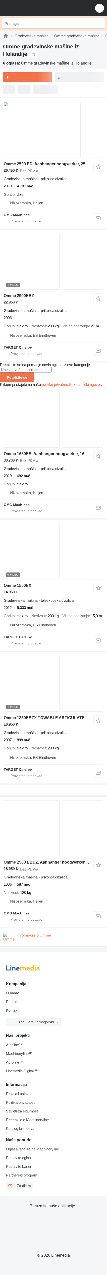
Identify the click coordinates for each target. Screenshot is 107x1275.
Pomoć (12, 1002)
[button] (99, 8)
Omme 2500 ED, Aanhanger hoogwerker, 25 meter (50, 164)
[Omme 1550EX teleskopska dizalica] (53, 551)
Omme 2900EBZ (19, 296)
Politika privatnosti (20, 1102)
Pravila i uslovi (17, 1094)
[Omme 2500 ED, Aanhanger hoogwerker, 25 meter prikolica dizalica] (53, 130)
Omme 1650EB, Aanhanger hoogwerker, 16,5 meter (51, 454)
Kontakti (12, 1010)
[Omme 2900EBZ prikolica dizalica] (53, 262)
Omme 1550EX (17, 585)
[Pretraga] (100, 23)
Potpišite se (17, 377)
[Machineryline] (5, 36)
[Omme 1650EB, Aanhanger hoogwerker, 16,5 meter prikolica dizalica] (53, 420)
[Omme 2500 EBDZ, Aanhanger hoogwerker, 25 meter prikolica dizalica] (53, 828)
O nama (12, 993)
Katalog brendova (20, 1128)
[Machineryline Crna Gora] (34, 8)
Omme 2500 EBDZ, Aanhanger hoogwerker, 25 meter (53, 862)
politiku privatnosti (56, 384)
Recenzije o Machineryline (27, 1120)
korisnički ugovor (87, 384)
